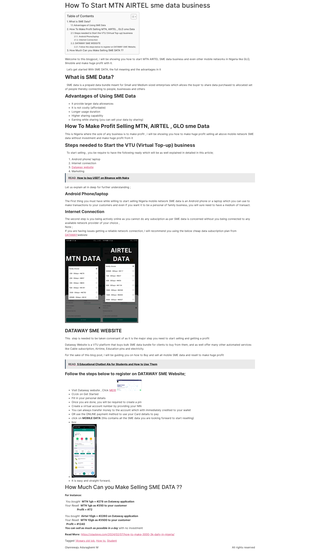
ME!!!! (112, 390)
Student (112, 540)
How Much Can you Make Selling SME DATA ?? (97, 50)
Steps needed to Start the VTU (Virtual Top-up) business (103, 33)
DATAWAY (71, 235)
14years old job (85, 540)
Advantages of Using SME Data (90, 25)
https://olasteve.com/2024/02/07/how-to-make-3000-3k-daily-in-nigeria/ (127, 534)
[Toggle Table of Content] (132, 17)
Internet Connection (88, 40)
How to (101, 540)
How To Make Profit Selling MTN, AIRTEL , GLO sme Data (102, 29)
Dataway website (83, 167)
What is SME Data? (80, 21)
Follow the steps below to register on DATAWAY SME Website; (107, 47)
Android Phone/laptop (89, 36)
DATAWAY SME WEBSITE (87, 43)
